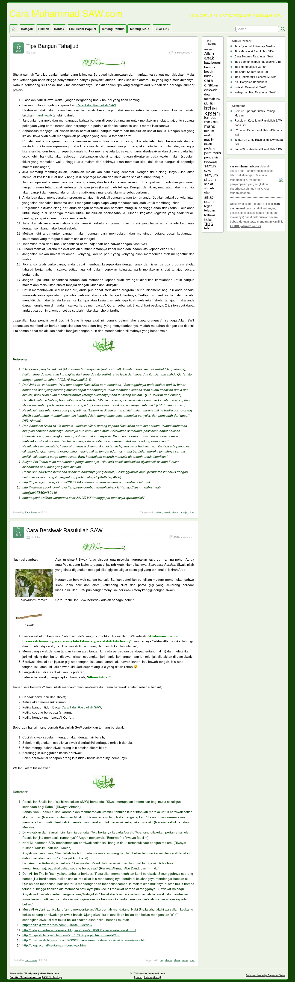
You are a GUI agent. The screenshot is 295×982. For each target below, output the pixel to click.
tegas (208, 206)
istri (207, 108)
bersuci (209, 67)
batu (207, 62)
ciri (216, 85)
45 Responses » (183, 52)
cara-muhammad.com (244, 166)
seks (207, 170)
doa (207, 94)
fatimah (209, 99)
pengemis (211, 157)
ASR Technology (52, 977)
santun (210, 166)
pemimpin (212, 153)
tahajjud (184, 512)
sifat (208, 193)
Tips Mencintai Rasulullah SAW (254, 51)
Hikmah (43, 29)
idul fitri (209, 103)
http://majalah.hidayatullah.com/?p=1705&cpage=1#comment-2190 (71, 935)
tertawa (209, 215)
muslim (209, 139)
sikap (208, 197)
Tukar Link (161, 29)
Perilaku (35, 537)
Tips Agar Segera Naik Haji (251, 72)
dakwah (210, 90)
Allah (209, 53)
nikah (208, 144)
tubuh (208, 228)
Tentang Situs (139, 29)
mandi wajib (43, 115)
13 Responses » (183, 537)
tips (208, 224)
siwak (185, 960)
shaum (168, 960)
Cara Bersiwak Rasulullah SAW (64, 530)
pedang (209, 148)
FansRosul (31, 512)
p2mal (238, 130)
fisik (218, 99)
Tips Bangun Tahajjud (52, 46)
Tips (33, 52)
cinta (209, 85)
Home (139, 977)
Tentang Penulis (112, 29)
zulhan (239, 139)
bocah (208, 71)
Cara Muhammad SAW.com (66, 14)
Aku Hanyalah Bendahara (251, 82)
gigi (161, 960)
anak (209, 58)
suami (209, 201)
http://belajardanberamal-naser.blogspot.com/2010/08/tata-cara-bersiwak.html (79, 930)
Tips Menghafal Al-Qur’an (250, 66)
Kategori (27, 29)
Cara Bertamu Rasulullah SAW (254, 56)
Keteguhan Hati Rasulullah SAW (255, 92)
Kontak (59, 29)
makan (211, 121)
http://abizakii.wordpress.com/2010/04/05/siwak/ (57, 925)
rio (236, 149)
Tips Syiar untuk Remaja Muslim (255, 46)
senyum (211, 175)
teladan (209, 210)
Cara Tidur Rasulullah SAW (96, 105)
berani (216, 62)
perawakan (210, 161)
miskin (208, 135)
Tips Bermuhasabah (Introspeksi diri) (258, 61)
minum (209, 131)
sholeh (209, 188)
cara (208, 80)
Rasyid (239, 120)
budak (208, 76)
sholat (175, 512)
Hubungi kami (151, 977)
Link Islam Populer (82, 29)
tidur (192, 512)
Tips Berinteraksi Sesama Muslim (255, 77)
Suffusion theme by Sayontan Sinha (265, 975)
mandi (167, 512)
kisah (212, 113)
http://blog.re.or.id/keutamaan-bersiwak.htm (54, 945)
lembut (210, 117)
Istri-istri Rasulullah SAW (250, 87)
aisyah (209, 49)
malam (158, 512)
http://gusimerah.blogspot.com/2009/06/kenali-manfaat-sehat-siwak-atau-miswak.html (84, 940)
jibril (214, 108)
